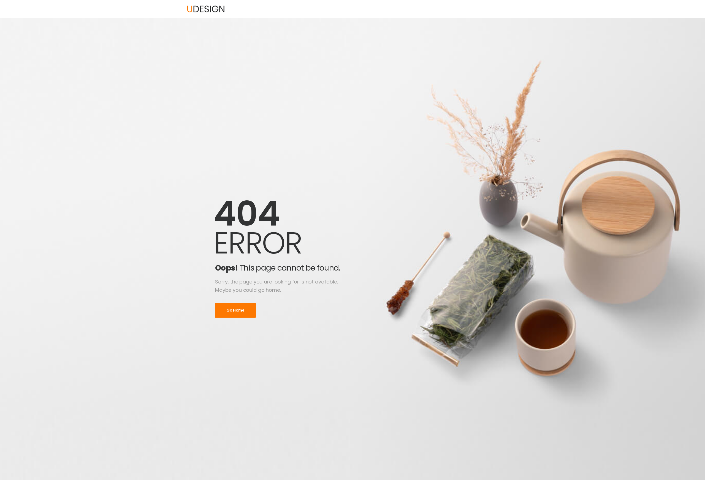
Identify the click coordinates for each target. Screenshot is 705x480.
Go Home (235, 310)
